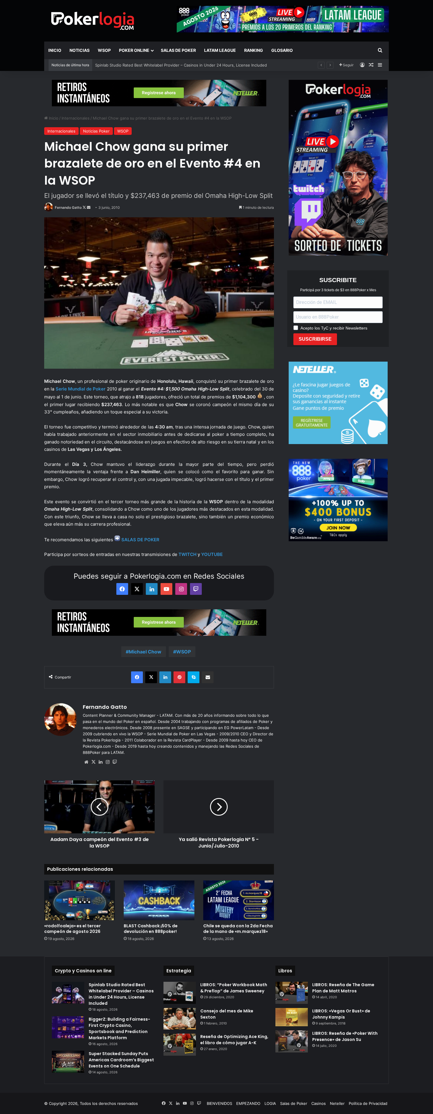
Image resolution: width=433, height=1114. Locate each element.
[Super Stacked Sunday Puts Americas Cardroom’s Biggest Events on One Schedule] (68, 1062)
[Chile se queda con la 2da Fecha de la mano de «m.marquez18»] (238, 900)
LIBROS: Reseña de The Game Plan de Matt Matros (343, 988)
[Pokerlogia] (92, 20)
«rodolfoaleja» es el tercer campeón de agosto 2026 (72, 928)
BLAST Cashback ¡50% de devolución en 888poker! (142, 65)
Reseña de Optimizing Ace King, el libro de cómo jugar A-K (234, 1040)
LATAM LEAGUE (220, 50)
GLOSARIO (282, 50)
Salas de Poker (178, 50)
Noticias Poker (96, 131)
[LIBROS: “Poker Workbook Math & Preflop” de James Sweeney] (179, 993)
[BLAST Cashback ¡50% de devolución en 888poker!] (159, 900)
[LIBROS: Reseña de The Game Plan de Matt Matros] (291, 993)
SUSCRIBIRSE (315, 339)
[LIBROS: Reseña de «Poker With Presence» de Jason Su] (291, 1041)
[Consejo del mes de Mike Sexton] (179, 1018)
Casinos (318, 1103)
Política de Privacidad (368, 1103)
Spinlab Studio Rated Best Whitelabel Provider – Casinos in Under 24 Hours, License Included (121, 994)
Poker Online (134, 50)
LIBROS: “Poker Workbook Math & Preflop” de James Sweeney (233, 988)
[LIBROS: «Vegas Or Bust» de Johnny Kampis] (291, 1017)
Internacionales (76, 118)
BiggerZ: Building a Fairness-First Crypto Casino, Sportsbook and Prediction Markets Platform (119, 1028)
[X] (93, 762)
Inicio (54, 50)
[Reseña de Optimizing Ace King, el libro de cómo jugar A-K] (179, 1045)
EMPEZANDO (248, 1103)
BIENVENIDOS (219, 1103)
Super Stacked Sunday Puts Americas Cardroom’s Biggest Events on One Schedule (121, 1060)
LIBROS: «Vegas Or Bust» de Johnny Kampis (341, 1014)
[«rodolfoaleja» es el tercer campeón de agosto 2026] (79, 900)
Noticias (80, 50)
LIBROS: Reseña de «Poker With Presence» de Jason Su (345, 1036)
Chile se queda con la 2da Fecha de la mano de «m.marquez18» (238, 928)
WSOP (104, 50)
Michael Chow (145, 652)
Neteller (337, 1103)
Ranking (253, 50)
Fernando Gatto (68, 207)
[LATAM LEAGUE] (159, 92)
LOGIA (270, 1103)
